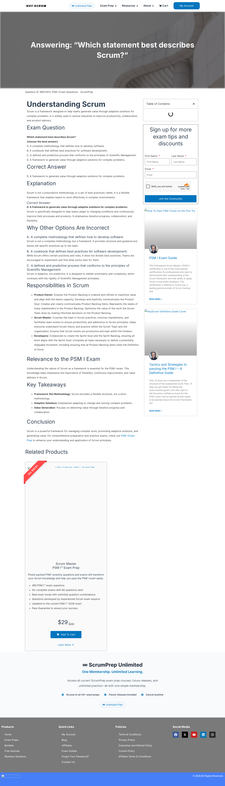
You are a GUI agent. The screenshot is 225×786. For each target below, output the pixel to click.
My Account (69, 734)
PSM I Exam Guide (163, 258)
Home (8, 734)
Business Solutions (15, 756)
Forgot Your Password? (75, 756)
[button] (194, 104)
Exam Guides (69, 750)
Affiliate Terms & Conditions (135, 756)
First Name (151, 155)
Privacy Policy (127, 739)
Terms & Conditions (130, 734)
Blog (64, 739)
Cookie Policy (127, 750)
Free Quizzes (12, 750)
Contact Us (68, 761)
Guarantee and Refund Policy (135, 745)
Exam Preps (11, 739)
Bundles (9, 745)
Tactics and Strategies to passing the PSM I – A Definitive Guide (168, 369)
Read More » (155, 299)
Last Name (178, 155)
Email (148, 168)
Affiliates (67, 745)
